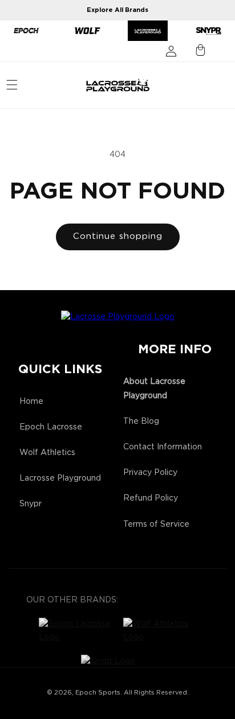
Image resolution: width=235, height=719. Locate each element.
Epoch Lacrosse (50, 427)
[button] (12, 85)
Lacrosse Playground (60, 478)
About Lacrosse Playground (154, 389)
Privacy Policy (150, 473)
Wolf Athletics (47, 453)
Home (31, 402)
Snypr (30, 504)
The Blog (141, 421)
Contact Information (162, 447)
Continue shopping (118, 236)
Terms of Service (156, 524)
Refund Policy (150, 498)
